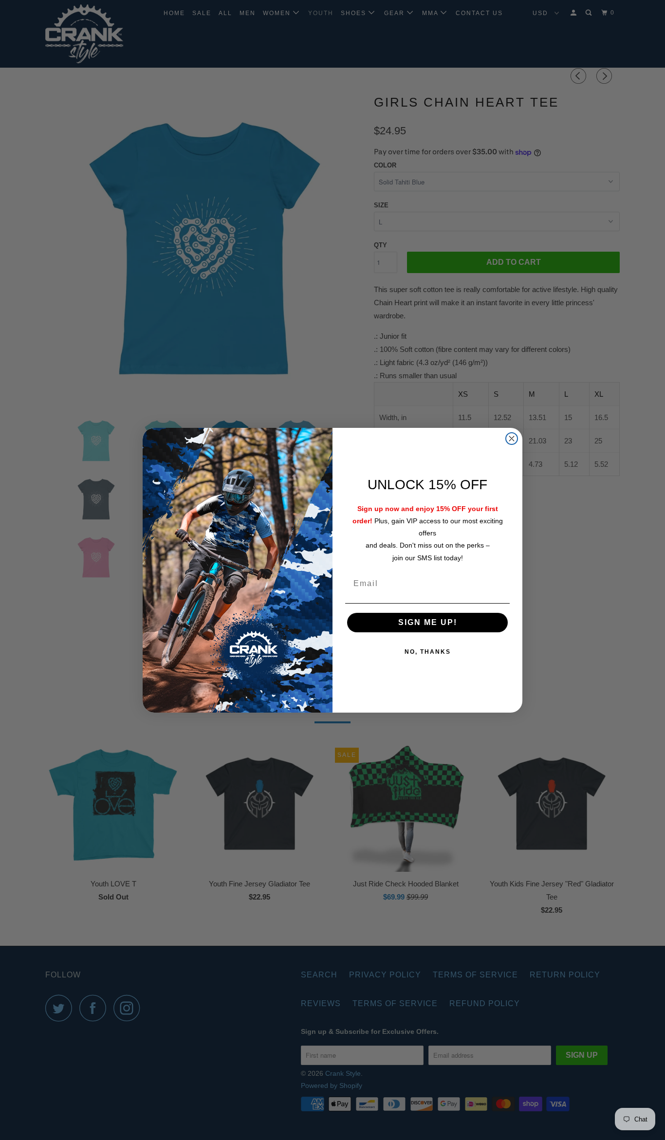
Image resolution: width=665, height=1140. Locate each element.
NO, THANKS (428, 651)
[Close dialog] (511, 438)
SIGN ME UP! (427, 622)
